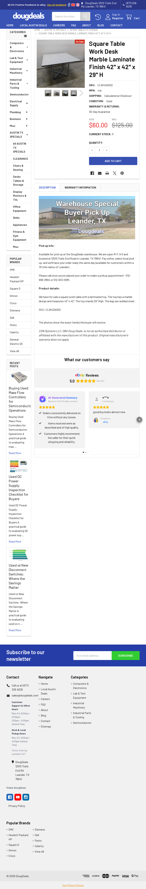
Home (10, 25)
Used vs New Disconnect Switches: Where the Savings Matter (18, 576)
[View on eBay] (96, 399)
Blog (100, 25)
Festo (13, 325)
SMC (12, 269)
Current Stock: (101, 134)
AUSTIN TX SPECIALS (16, 134)
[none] (61, 64)
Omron (14, 295)
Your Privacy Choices (73, 885)
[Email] (100, 173)
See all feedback (56, 4)
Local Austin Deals (33, 25)
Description (47, 187)
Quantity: (96, 142)
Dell (12, 317)
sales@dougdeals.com (25, 695)
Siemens (15, 310)
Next (81, 93)
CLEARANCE (20, 158)
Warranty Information (80, 187)
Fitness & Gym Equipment (19, 235)
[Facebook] (69, 5)
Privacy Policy (16, 805)
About (86, 25)
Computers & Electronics (17, 47)
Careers (59, 25)
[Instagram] (77, 5)
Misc (12, 125)
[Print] (107, 173)
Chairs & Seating (18, 167)
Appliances (20, 224)
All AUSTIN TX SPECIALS (19, 147)
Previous (40, 93)
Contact (116, 25)
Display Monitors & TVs (20, 195)
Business (15, 118)
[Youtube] (17, 797)
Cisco (13, 303)
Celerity (14, 332)
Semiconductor (19, 94)
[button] (34, 419)
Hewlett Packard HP (17, 279)
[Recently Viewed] (99, 17)
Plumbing (15, 112)
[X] (114, 173)
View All (14, 351)
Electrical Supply (16, 103)
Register (117, 18)
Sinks (16, 217)
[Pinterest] (122, 173)
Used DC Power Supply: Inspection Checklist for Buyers (18, 487)
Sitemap (46, 726)
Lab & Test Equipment (16, 60)
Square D (15, 288)
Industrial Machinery (16, 70)
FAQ (73, 25)
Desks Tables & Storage (18, 180)
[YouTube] (73, 5)
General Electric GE (16, 341)
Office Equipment (19, 208)
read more (15, 453)
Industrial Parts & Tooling (16, 83)
